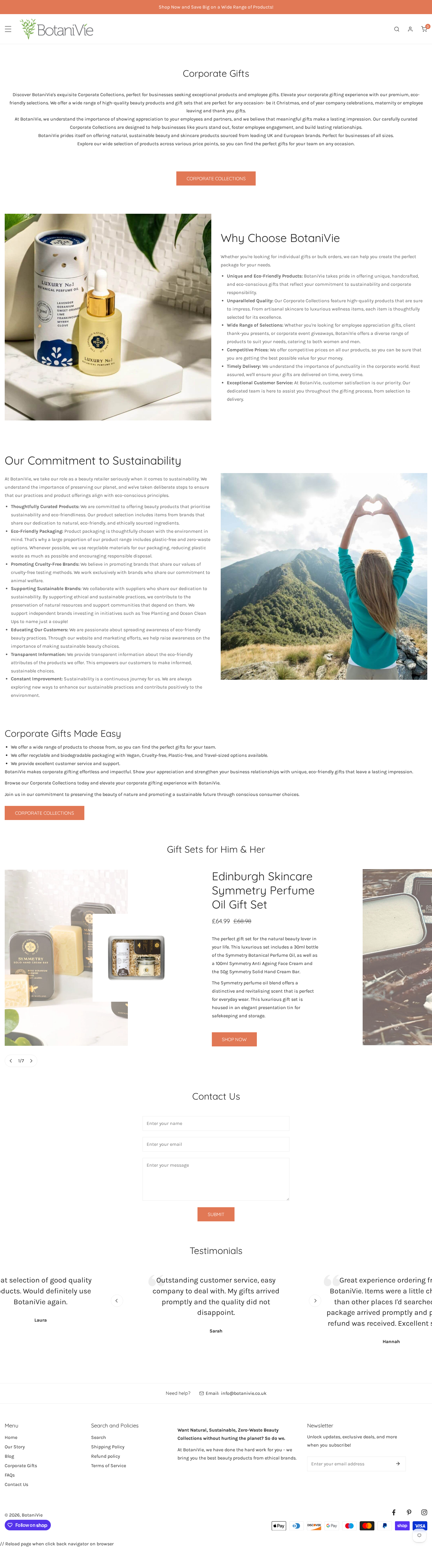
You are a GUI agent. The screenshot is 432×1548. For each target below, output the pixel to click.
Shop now (234, 1039)
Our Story (15, 1447)
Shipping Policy (107, 1447)
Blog (9, 1456)
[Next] (31, 1061)
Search (98, 1437)
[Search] (396, 29)
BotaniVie (32, 1515)
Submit (216, 1214)
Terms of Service (108, 1465)
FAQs (10, 1475)
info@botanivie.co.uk (244, 1393)
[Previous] (11, 1061)
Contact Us (16, 1484)
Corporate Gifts (21, 1465)
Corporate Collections (216, 178)
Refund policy (105, 1456)
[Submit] (398, 1464)
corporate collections (44, 813)
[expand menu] (8, 29)
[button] (424, 29)
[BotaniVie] (56, 29)
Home (11, 1437)
